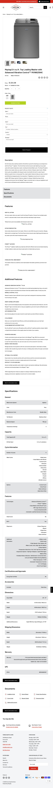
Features (7, 189)
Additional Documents (12, 702)
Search (4, 758)
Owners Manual (25, 694)
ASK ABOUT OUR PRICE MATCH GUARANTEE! (26, 1)
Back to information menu (11, 382)
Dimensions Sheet (40, 698)
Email (6, 121)
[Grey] (12, 97)
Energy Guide (10, 698)
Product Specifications (41, 694)
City (6, 127)
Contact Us (5, 762)
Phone (6, 116)
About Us (5, 760)
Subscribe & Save (45, 1)
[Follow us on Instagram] (6, 778)
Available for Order (15, 103)
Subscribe (33, 768)
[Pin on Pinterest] (42, 77)
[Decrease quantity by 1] (11, 88)
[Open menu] (3, 7)
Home (4, 14)
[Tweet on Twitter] (44, 77)
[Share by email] (47, 77)
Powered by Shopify (7, 783)
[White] (7, 97)
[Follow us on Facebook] (4, 778)
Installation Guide (11, 694)
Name (6, 111)
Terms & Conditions (7, 767)
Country (7, 132)
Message (7, 137)
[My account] (50, 7)
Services (5, 764)
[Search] (45, 7)
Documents (8, 197)
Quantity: (7, 88)
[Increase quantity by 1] (19, 88)
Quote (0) (51, 590)
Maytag (6, 75)
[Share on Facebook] (39, 77)
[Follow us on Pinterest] (9, 778)
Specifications (9, 193)
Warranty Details (25, 698)
